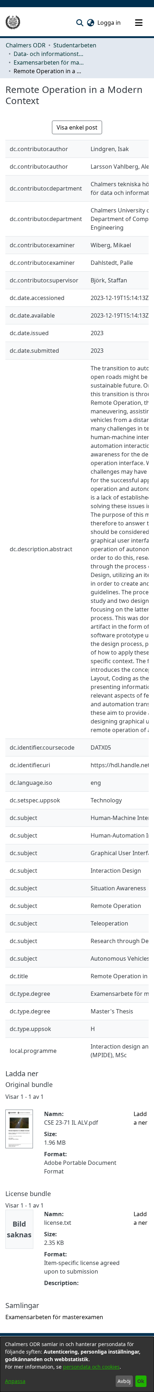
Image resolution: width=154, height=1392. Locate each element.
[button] (79, 22)
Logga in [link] (109, 23)
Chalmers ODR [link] (25, 45)
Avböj (124, 1381)
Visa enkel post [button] (77, 127)
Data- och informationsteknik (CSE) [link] (49, 54)
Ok (140, 1381)
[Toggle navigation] (139, 22)
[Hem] (12, 22)
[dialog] (77, 1364)
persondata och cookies (91, 1366)
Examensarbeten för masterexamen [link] (49, 62)
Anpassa (15, 1381)
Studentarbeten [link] (74, 45)
